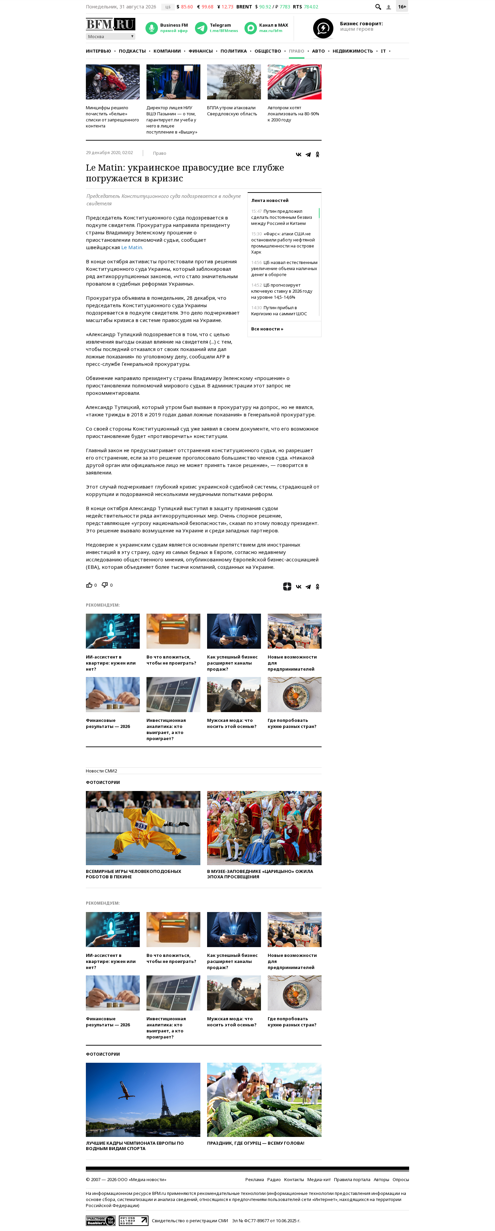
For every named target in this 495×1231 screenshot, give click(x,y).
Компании (167, 51)
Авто (318, 51)
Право (296, 51)
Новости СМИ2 (101, 771)
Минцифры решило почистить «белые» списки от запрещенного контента (112, 117)
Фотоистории (103, 782)
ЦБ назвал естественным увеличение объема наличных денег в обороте (284, 268)
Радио (274, 1179)
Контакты (294, 1179)
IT (383, 51)
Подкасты (132, 51)
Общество (268, 51)
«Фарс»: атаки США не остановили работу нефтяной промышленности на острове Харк (283, 243)
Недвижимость (353, 51)
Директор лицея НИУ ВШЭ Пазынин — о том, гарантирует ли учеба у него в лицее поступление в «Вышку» (171, 120)
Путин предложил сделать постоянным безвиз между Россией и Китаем (281, 217)
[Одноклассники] (318, 154)
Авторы (381, 1179)
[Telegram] (308, 154)
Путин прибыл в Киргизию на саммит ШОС (279, 310)
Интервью (98, 51)
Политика (234, 51)
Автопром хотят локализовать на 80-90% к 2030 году (293, 114)
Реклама (254, 1179)
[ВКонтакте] (299, 154)
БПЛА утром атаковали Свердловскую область (232, 111)
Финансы (201, 51)
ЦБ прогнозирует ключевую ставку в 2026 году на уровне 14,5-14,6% (281, 291)
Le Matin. (132, 247)
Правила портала (352, 1179)
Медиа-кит (319, 1179)
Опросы (401, 1179)
